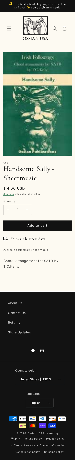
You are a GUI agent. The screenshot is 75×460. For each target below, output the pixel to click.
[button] (9, 28)
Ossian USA (35, 433)
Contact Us (17, 313)
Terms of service (24, 445)
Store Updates (19, 332)
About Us (15, 303)
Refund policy (33, 438)
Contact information (52, 445)
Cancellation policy (27, 451)
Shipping (8, 194)
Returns (14, 322)
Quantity (9, 201)
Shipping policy (54, 451)
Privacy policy (55, 438)
